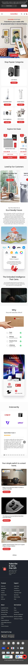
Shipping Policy (4, 610)
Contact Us (16, 588)
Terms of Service (4, 626)
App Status (16, 594)
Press (15, 610)
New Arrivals (3, 594)
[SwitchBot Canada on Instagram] (13, 643)
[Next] (25, 36)
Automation (3, 588)
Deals (2, 597)
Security (3, 590)
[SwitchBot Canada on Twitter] (8, 643)
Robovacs (3, 586)
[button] (4, 636)
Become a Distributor (18, 614)
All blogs (15, 555)
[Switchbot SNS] (22, 643)
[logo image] (14, 14)
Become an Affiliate (18, 616)
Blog (15, 608)
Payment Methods (5, 620)
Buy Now (10, 157)
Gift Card (3, 599)
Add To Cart (10, 154)
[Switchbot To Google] (20, 657)
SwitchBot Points (4, 608)
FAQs (15, 599)
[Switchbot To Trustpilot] (8, 657)
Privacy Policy (4, 614)
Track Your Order (17, 592)
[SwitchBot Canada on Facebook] (4, 643)
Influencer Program (18, 618)
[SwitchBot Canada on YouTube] (18, 643)
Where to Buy (17, 597)
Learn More (14, 82)
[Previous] (2, 36)
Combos (3, 592)
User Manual (16, 590)
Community (16, 612)
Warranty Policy (4, 612)
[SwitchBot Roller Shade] (10, 141)
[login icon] (24, 14)
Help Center (16, 586)
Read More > (7, 491)
